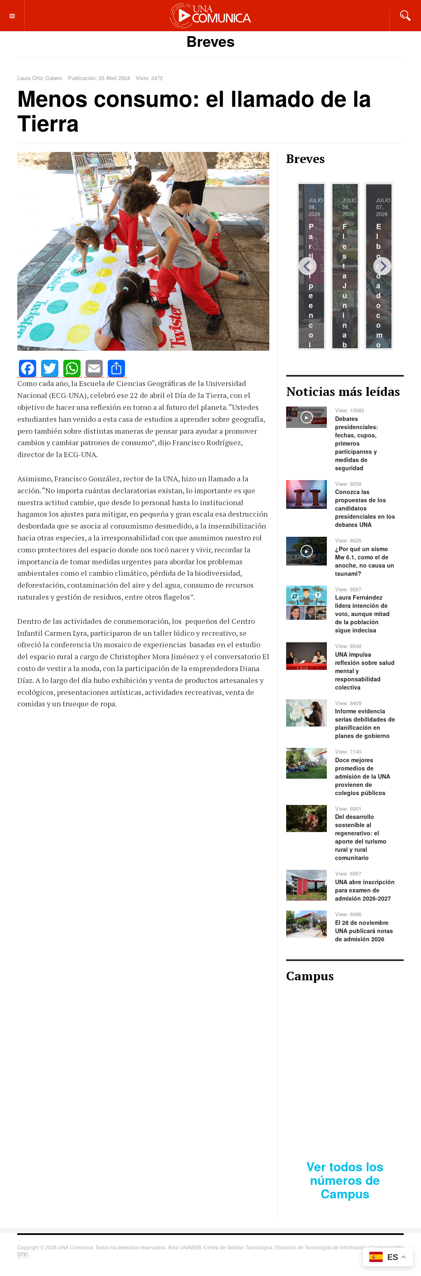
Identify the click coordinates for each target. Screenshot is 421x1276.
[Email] (94, 368)
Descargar (374, 1124)
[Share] (116, 368)
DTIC (22, 1254)
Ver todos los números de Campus (345, 1179)
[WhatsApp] (72, 368)
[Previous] (307, 266)
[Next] (382, 266)
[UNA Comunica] (210, 15)
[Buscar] (405, 15)
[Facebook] (27, 368)
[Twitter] (49, 368)
